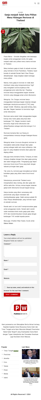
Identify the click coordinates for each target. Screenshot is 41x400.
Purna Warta (8, 56)
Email (6, 269)
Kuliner (20, 12)
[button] (38, 3)
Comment (7, 244)
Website (6, 278)
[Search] (35, 3)
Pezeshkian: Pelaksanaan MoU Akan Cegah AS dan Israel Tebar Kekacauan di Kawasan (30, 362)
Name (6, 260)
